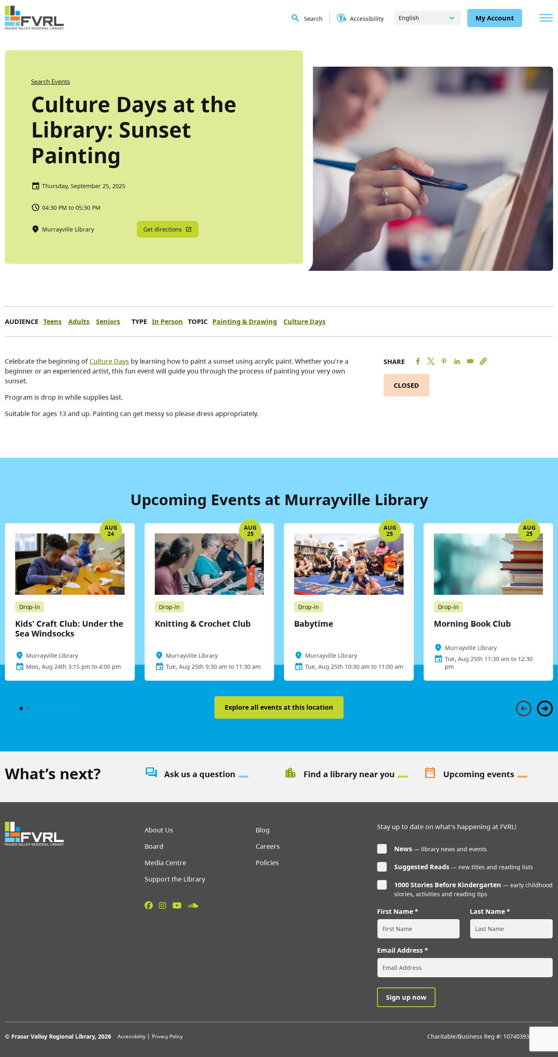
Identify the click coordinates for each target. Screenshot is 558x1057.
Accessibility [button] (367, 18)
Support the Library (175, 879)
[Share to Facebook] (418, 361)
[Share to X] (431, 361)
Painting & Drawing (244, 321)
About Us (159, 829)
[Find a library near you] (349, 774)
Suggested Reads (421, 866)
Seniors (108, 321)
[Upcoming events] (489, 774)
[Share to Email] (470, 361)
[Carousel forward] (545, 708)
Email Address (400, 950)
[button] (483, 361)
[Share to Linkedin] (457, 361)
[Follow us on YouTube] (177, 905)
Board (154, 846)
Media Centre (165, 862)
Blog (263, 829)
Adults (78, 321)
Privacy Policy (167, 1036)
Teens (52, 321)
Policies (267, 862)
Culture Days (304, 321)
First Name (395, 911)
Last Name (487, 911)
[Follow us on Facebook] (149, 905)
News (403, 848)
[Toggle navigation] (544, 17)
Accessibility (131, 1036)
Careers (268, 846)
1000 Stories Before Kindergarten (447, 884)
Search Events (50, 81)
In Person (167, 321)
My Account (494, 17)
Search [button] (313, 18)
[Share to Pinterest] (444, 361)
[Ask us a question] (210, 774)
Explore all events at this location (279, 707)
